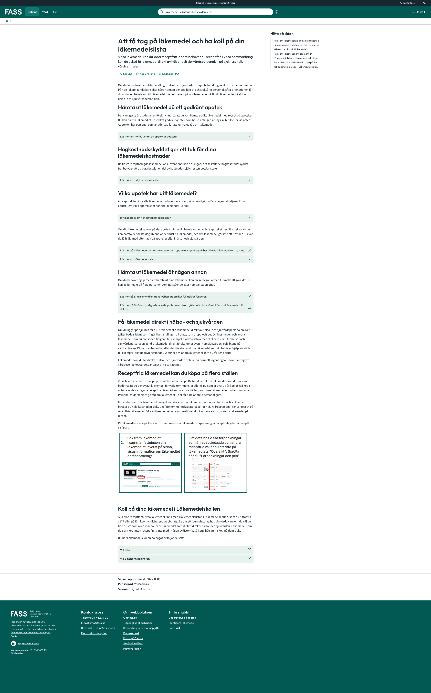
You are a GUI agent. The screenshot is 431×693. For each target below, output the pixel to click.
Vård (45, 12)
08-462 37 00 (99, 617)
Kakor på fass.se (133, 638)
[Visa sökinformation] (277, 11)
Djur (54, 12)
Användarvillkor (133, 643)
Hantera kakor (132, 648)
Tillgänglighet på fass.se (138, 623)
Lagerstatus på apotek (182, 617)
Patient (32, 12)
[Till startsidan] (6, 21)
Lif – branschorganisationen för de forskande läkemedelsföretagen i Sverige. (33, 632)
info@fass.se (143, 589)
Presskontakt (131, 633)
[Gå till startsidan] (13, 11)
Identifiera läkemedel (182, 623)
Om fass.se (130, 617)
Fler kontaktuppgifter (94, 633)
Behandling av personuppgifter (142, 628)
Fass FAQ (174, 628)
